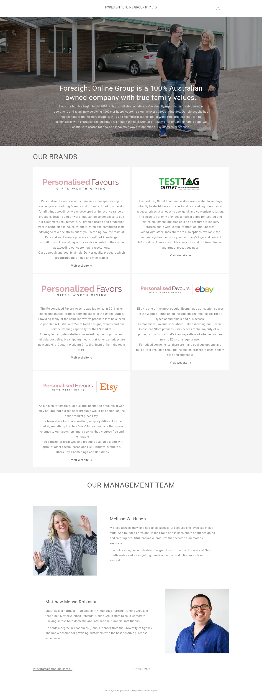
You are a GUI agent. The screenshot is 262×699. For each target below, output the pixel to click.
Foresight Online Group (125, 691)
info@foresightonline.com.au (52, 669)
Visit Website (80, 265)
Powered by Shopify (147, 691)
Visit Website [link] (178, 255)
